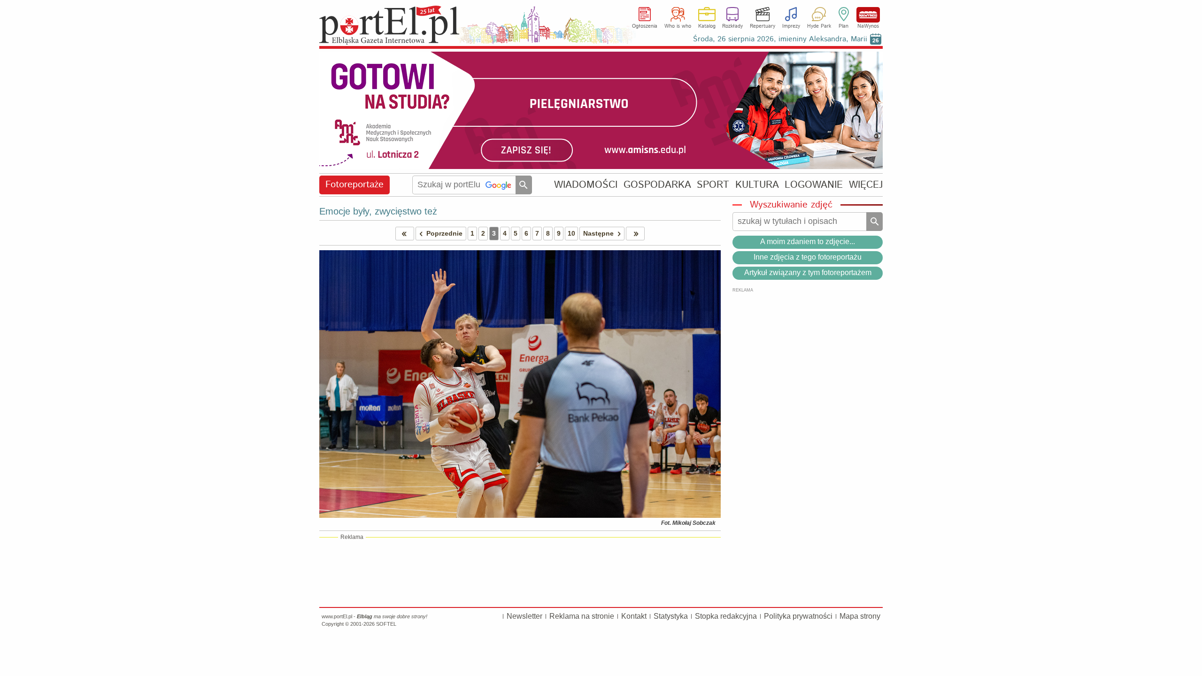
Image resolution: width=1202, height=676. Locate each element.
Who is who (677, 26)
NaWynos (868, 15)
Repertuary (762, 26)
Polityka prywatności (798, 616)
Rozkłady (732, 26)
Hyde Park (819, 26)
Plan (843, 26)
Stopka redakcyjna (726, 616)
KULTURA (757, 184)
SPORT (713, 184)
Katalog (707, 26)
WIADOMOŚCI (585, 184)
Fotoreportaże (354, 185)
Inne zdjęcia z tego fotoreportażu (808, 257)
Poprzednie (444, 233)
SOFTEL (386, 624)
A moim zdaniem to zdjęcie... (807, 242)
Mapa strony (860, 616)
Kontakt (634, 616)
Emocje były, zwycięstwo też (378, 211)
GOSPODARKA (657, 184)
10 (571, 233)
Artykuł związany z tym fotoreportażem (807, 273)
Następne (598, 233)
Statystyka (671, 616)
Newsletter (524, 616)
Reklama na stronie (581, 616)
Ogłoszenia (644, 26)
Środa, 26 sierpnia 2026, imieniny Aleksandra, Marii (780, 39)
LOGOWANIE (814, 184)
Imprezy (791, 26)
